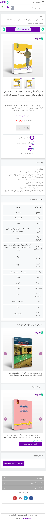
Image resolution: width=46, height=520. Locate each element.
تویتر (26, 498)
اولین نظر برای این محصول (13, 463)
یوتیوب (20, 498)
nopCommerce (27, 518)
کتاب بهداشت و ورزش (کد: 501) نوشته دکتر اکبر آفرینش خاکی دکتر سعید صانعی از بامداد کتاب (25, 374)
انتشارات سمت (21, 115)
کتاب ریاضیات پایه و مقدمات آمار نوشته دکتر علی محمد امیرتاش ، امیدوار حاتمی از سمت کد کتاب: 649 (23, 436)
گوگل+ (15, 498)
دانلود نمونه (22, 128)
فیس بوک (31, 498)
